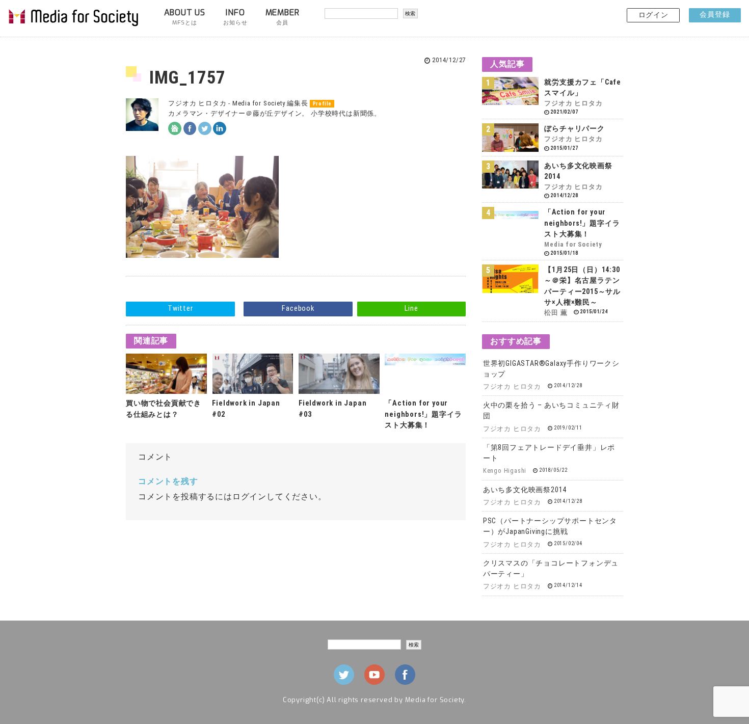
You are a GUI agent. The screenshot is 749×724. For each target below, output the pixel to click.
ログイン (653, 15)
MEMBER (282, 16)
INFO (235, 16)
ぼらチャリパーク (574, 128)
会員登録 (715, 14)
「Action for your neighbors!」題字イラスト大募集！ (423, 414)
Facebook (298, 308)
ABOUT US (184, 16)
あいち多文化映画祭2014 (525, 490)
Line (411, 308)
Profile (322, 103)
